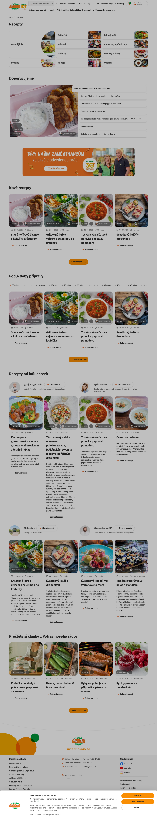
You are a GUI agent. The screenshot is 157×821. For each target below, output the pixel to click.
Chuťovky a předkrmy (115, 44)
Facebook (128, 764)
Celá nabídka (75, 10)
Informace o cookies (128, 788)
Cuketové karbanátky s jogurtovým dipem (98, 134)
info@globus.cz (89, 766)
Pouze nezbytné (138, 802)
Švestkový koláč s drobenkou (93, 111)
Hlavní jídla (17, 44)
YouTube (127, 768)
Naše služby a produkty (65, 4)
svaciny (15, 120)
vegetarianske (17, 129)
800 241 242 (88, 763)
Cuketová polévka (88, 126)
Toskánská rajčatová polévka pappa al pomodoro (101, 104)
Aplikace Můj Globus (17, 778)
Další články (76, 710)
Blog (81, 4)
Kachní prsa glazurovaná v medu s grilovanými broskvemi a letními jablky (111, 119)
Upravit (136, 808)
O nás (94, 4)
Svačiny (15, 62)
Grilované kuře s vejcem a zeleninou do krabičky (100, 96)
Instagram (128, 772)
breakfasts (16, 133)
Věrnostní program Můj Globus (21, 771)
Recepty (87, 4)
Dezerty (119, 223)
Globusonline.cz (15, 782)
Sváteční (62, 35)
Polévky (62, 53)
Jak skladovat (121, 672)
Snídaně (62, 44)
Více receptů (76, 262)
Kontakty (120, 4)
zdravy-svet (16, 125)
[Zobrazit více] (21, 224)
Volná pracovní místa (73, 775)
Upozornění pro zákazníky (19, 789)
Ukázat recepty (56, 384)
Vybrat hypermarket (37, 10)
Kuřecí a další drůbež (53, 223)
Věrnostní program (108, 4)
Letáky (52, 10)
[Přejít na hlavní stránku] (14, 6)
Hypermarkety (88, 10)
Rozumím (138, 796)
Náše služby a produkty (18, 767)
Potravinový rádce (17, 672)
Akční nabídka (63, 10)
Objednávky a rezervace (105, 10)
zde (38, 801)
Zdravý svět (110, 35)
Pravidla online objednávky (131, 780)
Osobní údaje (125, 784)
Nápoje (61, 62)
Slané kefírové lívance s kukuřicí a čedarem (92, 89)
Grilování (14, 426)
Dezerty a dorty (112, 53)
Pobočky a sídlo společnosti (20, 785)
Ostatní (108, 62)
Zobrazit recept (21, 245)
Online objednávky (16, 774)
